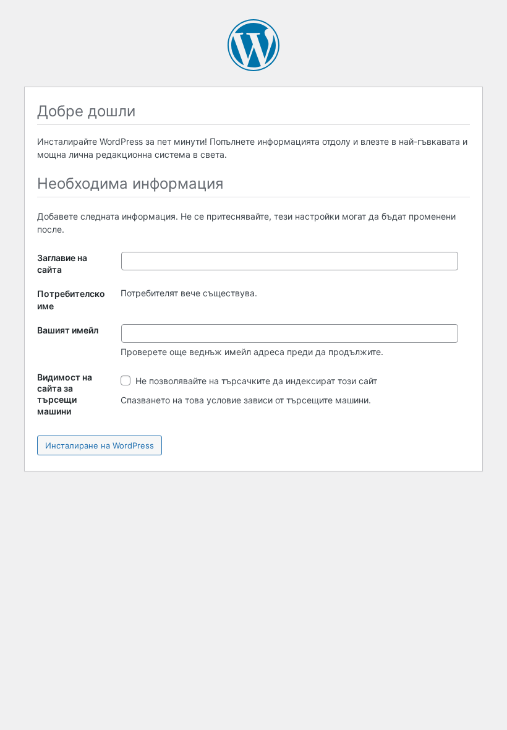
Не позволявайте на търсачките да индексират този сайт (255, 381)
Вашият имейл (67, 330)
